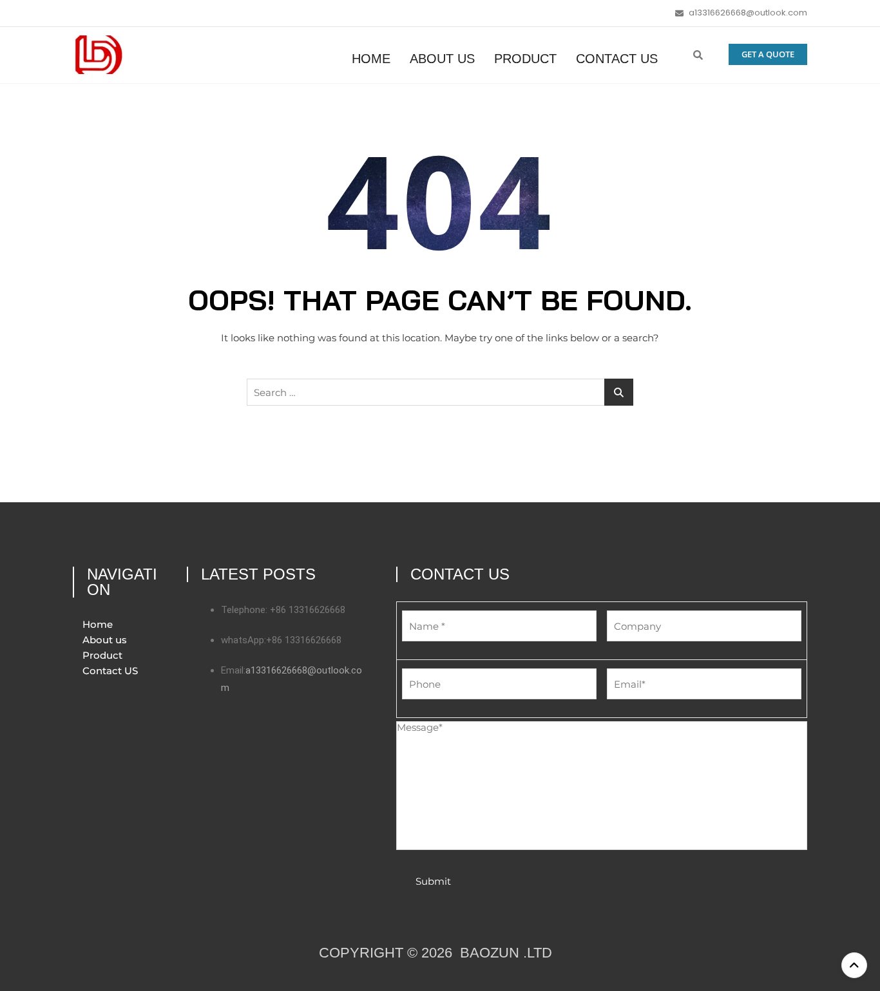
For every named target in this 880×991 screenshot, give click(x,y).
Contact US (617, 59)
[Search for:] (440, 392)
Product (525, 59)
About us (442, 59)
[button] (698, 54)
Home (371, 59)
